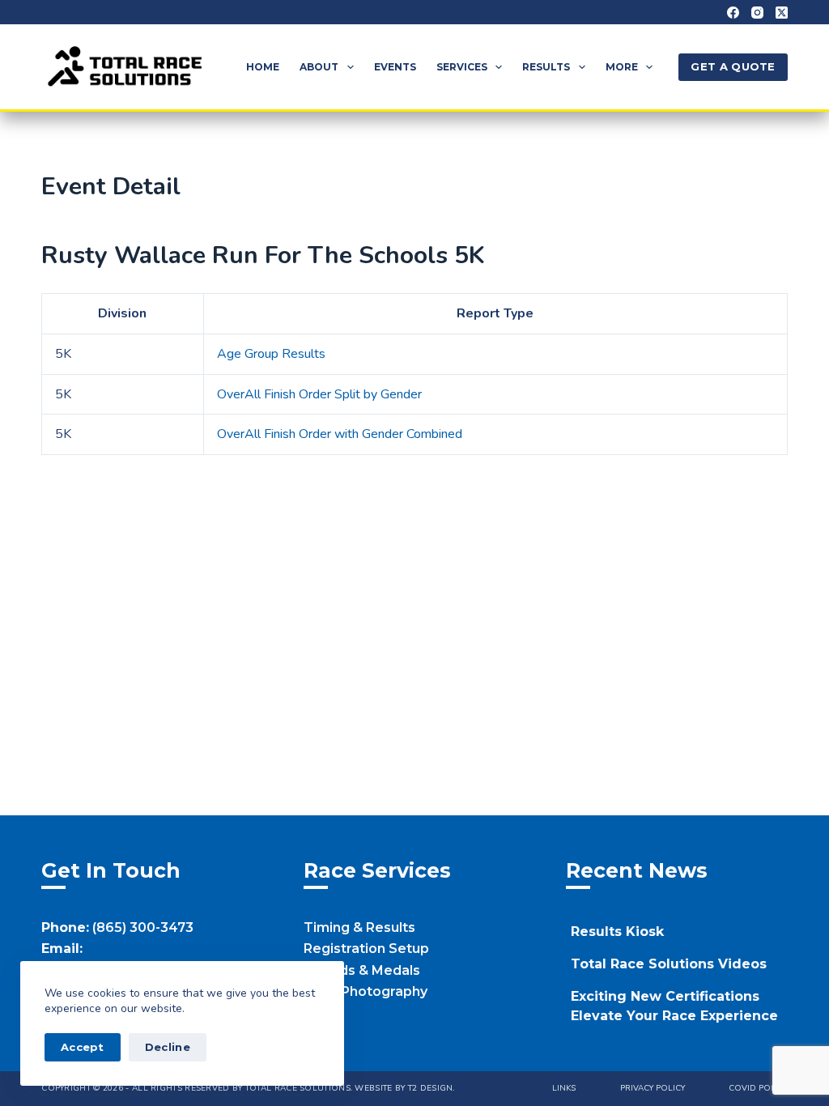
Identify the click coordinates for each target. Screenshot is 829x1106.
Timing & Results (359, 927)
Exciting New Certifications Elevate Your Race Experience (674, 1006)
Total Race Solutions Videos (669, 964)
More (622, 67)
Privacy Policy (652, 1088)
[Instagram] (757, 12)
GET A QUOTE (733, 66)
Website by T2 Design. (404, 1088)
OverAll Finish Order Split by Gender (319, 394)
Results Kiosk (617, 931)
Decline (167, 1046)
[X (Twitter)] (782, 12)
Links (564, 1088)
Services (461, 67)
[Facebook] (733, 12)
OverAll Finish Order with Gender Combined (339, 434)
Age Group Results (271, 354)
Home (262, 67)
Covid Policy (758, 1088)
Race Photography (365, 991)
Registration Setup (366, 948)
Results (546, 67)
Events (395, 67)
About (319, 67)
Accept (82, 1046)
